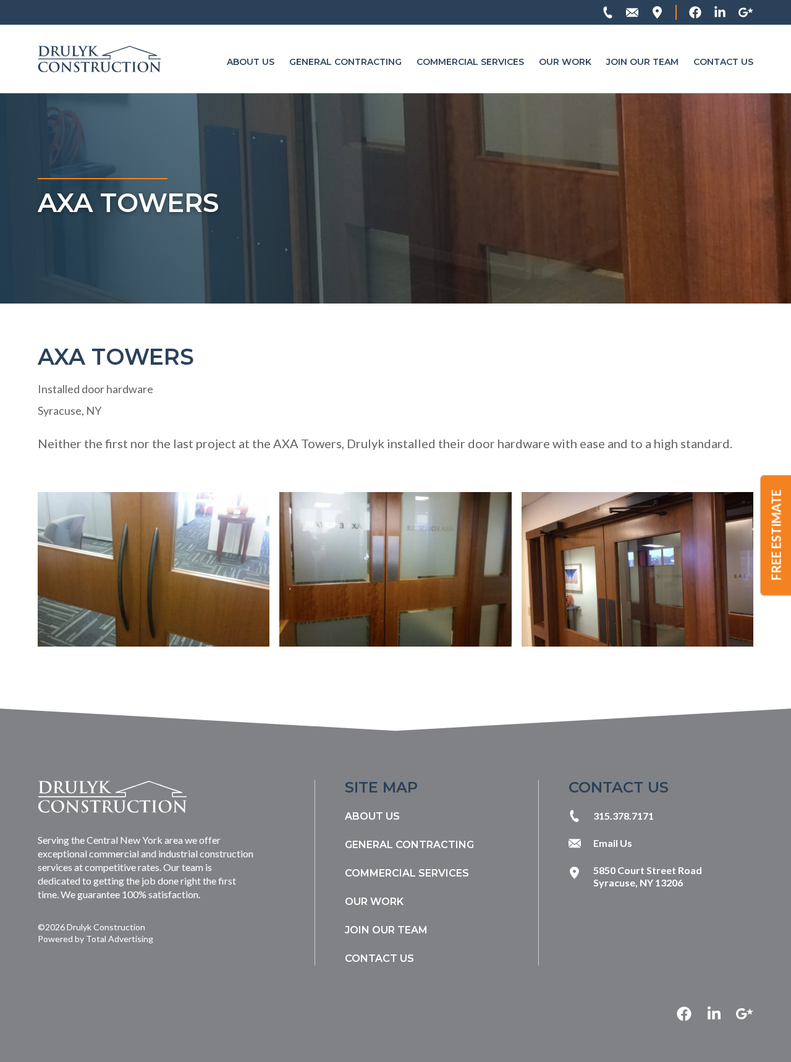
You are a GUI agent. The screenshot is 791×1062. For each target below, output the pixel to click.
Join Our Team (642, 61)
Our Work (565, 61)
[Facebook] (695, 12)
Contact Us (723, 61)
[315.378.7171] (607, 12)
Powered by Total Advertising (95, 938)
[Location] (657, 12)
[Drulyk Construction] (99, 59)
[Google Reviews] (745, 12)
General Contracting (345, 61)
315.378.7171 (623, 816)
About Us (250, 61)
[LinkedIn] (720, 12)
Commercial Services (470, 61)
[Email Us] (632, 12)
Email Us (612, 843)
